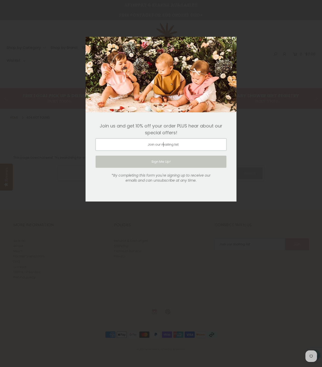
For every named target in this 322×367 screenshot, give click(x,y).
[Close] (230, 42)
